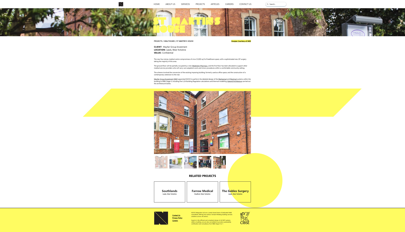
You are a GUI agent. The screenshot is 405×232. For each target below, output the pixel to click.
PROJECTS (158, 41)
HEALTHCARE (169, 41)
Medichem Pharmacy (200, 66)
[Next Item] (247, 123)
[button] (170, 4)
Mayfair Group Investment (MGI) (166, 79)
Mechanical (222, 79)
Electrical (233, 79)
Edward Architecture (234, 81)
